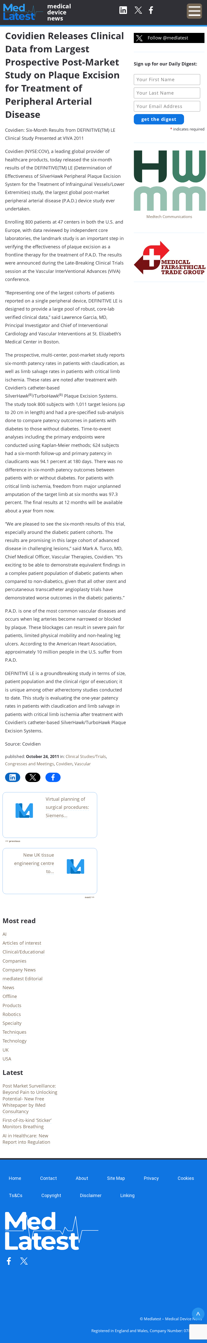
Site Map (116, 1178)
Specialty (12, 1023)
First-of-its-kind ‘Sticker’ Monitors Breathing (27, 1123)
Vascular (82, 764)
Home (15, 1178)
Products (12, 1005)
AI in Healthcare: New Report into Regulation (26, 1139)
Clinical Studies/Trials (86, 756)
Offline (10, 996)
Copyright (51, 1195)
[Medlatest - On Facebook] (151, 10)
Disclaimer (90, 1195)
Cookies (186, 1178)
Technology (15, 1041)
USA (7, 1059)
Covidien (64, 764)
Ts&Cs (15, 1195)
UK (6, 1050)
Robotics (12, 1014)
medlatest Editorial (23, 979)
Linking (127, 1195)
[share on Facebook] (53, 777)
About (82, 1178)
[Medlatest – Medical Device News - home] (23, 12)
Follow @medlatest (167, 38)
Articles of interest (22, 943)
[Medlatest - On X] (138, 10)
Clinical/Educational (24, 952)
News (8, 987)
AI (5, 934)
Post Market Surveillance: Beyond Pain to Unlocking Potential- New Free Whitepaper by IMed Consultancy (30, 1098)
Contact (48, 1178)
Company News (19, 970)
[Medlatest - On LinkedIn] (123, 10)
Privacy (151, 1178)
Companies (15, 961)
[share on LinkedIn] (12, 777)
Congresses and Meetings (29, 764)
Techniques (15, 1032)
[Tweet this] (32, 777)
